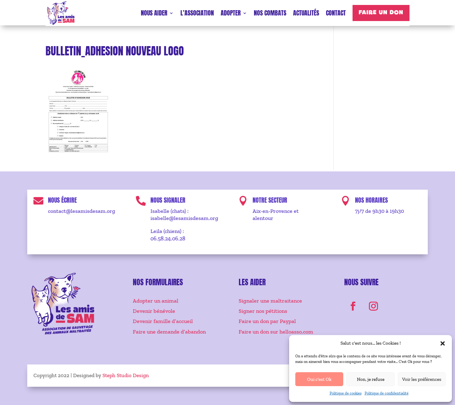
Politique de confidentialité (387, 393)
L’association (197, 13)
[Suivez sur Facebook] (353, 306)
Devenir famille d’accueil (163, 321)
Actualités (306, 13)
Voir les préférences (421, 379)
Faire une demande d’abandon (169, 331)
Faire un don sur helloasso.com (276, 331)
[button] (443, 343)
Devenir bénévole (154, 311)
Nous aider (154, 13)
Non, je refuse (370, 379)
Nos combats (270, 13)
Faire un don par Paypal (267, 321)
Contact (336, 13)
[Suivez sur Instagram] (374, 306)
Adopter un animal (155, 300)
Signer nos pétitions (263, 311)
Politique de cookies (346, 393)
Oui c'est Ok (319, 379)
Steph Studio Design (125, 375)
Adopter (231, 13)
